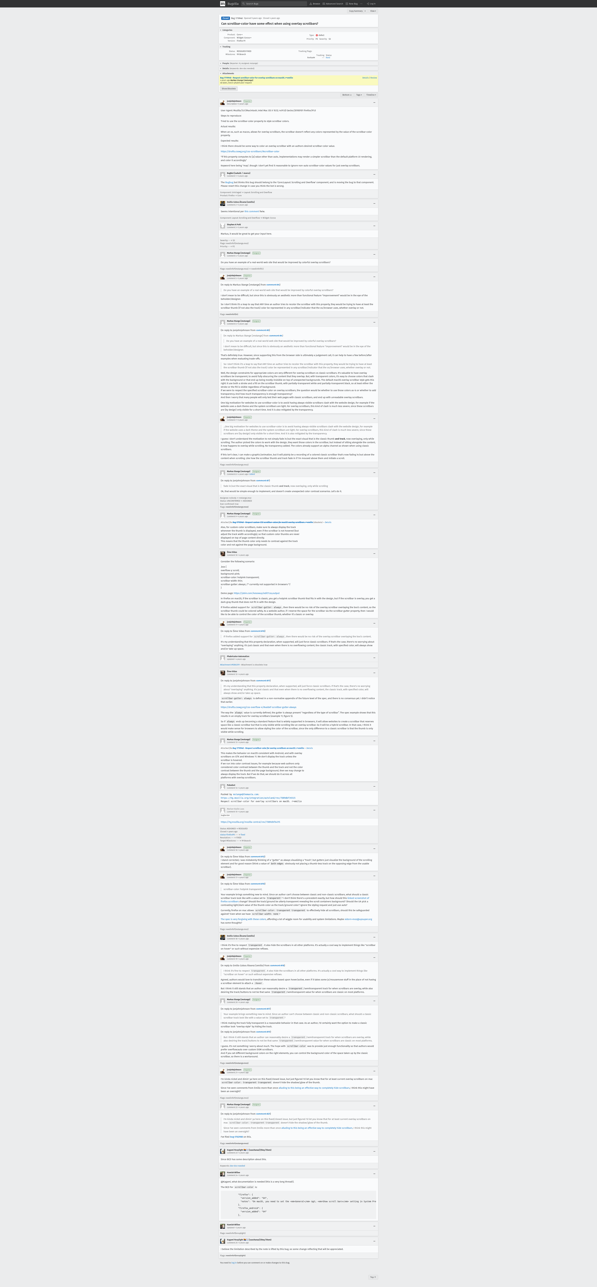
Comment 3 (231, 227)
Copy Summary (356, 11)
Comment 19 (232, 959)
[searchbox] (274, 3)
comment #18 (277, 965)
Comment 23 (232, 1153)
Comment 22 (232, 1107)
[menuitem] (314, 3)
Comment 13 (232, 742)
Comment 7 (231, 420)
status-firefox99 (227, 834)
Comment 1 (231, 176)
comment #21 (263, 1113)
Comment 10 (232, 555)
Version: (231, 41)
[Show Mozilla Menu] (222, 3)
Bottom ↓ (347, 95)
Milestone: (230, 54)
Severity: (323, 39)
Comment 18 (232, 939)
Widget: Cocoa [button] (244, 38)
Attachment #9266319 (230, 665)
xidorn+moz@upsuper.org (358, 919)
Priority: (310, 39)
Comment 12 (232, 674)
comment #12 (257, 856)
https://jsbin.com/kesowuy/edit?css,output (257, 593)
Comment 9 (231, 516)
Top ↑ (373, 1277)
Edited (252, 474)
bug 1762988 (236, 1136)
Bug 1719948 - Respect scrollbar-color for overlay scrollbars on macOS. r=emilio (256, 78)
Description (232, 104)
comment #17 (263, 1008)
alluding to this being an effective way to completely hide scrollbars (314, 1087)
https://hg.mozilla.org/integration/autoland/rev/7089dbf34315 (258, 798)
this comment (252, 211)
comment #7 (262, 480)
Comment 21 (232, 1072)
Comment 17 (232, 877)
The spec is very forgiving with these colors (243, 919)
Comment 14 (232, 788)
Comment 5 (231, 278)
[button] (371, 3)
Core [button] (240, 34)
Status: (232, 51)
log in (234, 1263)
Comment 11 (232, 625)
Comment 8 (232, 474)
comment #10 (258, 631)
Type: (311, 35)
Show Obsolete (229, 88)
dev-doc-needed (237, 1166)
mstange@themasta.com (245, 794)
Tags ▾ (359, 95)
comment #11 (263, 680)
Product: (231, 34)
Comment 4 (231, 256)
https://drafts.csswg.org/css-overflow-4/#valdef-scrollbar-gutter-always (258, 707)
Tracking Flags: (305, 51)
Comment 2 (231, 205)
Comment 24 (232, 1175)
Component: (229, 38)
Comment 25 (232, 1243)
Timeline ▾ (371, 95)
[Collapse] (374, 102)
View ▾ (373, 11)
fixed (328, 58)
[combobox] (274, 3)
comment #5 (262, 330)
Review (373, 78)
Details (365, 78)
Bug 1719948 (237, 18)
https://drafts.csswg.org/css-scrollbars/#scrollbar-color (250, 151)
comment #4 (273, 284)
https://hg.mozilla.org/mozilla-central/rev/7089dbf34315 (250, 822)
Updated (230, 659)
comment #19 (263, 1031)
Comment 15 (232, 812)
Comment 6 (231, 324)
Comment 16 (232, 850)
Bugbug (229, 182)
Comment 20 (232, 1002)
